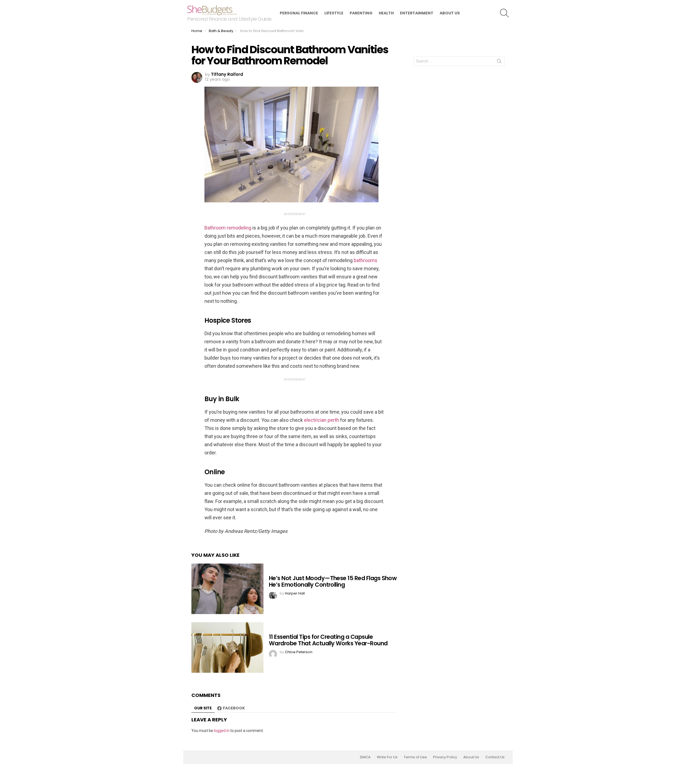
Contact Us (495, 757)
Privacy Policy (445, 757)
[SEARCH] (504, 13)
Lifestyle (333, 13)
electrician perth (321, 420)
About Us (450, 13)
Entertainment (416, 13)
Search (499, 62)
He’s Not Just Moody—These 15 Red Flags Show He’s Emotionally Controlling (333, 581)
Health (386, 13)
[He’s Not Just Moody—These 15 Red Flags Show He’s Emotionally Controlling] (227, 589)
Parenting (361, 13)
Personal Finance (299, 13)
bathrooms (365, 260)
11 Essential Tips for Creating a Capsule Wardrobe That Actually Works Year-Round (328, 640)
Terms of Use (415, 757)
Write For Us (387, 757)
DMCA (365, 757)
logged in (221, 730)
